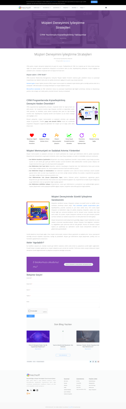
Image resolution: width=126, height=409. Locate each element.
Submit (30, 316)
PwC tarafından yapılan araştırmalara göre (86, 205)
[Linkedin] (28, 390)
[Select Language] (106, 7)
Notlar (28, 301)
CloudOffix (70, 407)
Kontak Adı (29, 278)
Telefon (28, 295)
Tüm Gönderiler (63, 355)
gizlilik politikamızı (53, 1)
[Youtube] (34, 390)
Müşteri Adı (29, 283)
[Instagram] (37, 390)
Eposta (28, 289)
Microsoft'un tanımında (33, 89)
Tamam (94, 1)
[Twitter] (31, 390)
